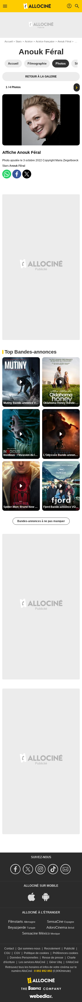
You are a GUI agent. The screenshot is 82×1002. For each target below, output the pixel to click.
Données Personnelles (24, 957)
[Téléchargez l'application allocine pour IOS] (34, 896)
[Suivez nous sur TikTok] (53, 869)
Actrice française (45, 41)
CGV (17, 953)
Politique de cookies (36, 953)
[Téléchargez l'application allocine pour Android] (48, 896)
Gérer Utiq (55, 962)
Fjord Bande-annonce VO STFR (61, 506)
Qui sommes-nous (29, 948)
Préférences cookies (65, 953)
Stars (19, 41)
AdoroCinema (56, 927)
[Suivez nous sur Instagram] (41, 869)
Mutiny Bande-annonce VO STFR (21, 403)
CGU (7, 953)
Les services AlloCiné (32, 962)
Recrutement (52, 948)
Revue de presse (52, 957)
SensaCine (55, 921)
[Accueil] (37, 6)
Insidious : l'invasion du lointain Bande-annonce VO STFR (21, 455)
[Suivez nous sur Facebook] (16, 869)
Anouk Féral (64, 41)
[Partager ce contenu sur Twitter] (26, 174)
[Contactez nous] (66, 869)
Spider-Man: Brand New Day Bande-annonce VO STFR (21, 506)
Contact (9, 948)
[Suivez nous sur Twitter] (28, 869)
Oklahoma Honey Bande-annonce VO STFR (61, 403)
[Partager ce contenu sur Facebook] (16, 174)
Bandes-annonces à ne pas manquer (41, 521)
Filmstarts (15, 921)
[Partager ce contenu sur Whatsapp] (6, 174)
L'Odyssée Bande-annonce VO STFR (61, 455)
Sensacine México (36, 933)
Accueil (9, 41)
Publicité (69, 948)
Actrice (29, 41)
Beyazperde (17, 927)
